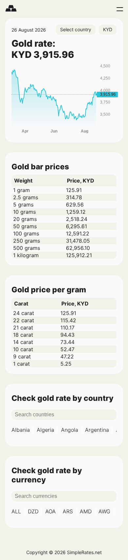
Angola (69, 429)
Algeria (45, 429)
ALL (16, 511)
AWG (104, 511)
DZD (33, 511)
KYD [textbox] (107, 29)
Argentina (97, 429)
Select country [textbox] (75, 29)
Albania (20, 429)
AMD (86, 511)
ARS (68, 511)
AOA (50, 511)
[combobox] (76, 30)
